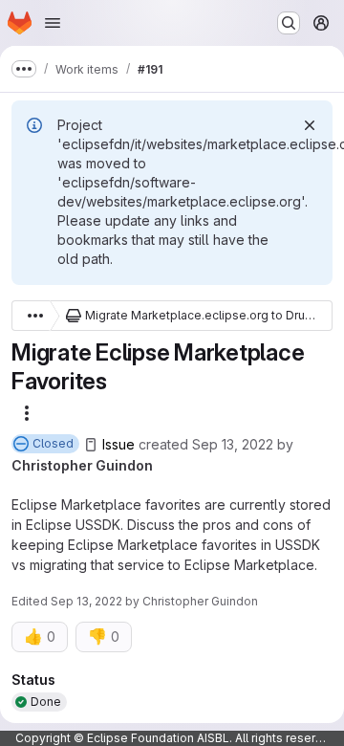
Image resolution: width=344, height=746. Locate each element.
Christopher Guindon (82, 465)
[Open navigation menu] (52, 23)
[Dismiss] (309, 125)
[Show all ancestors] (31, 315)
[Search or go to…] (288, 22)
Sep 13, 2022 (232, 444)
